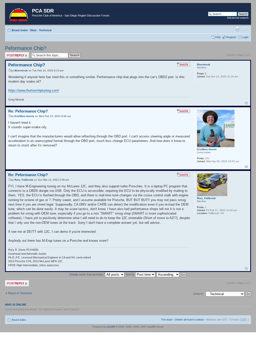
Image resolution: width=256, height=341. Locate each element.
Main (33, 30)
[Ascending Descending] (171, 274)
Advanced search (237, 17)
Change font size (244, 29)
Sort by (130, 274)
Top (246, 103)
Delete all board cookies (189, 319)
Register (231, 37)
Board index (20, 30)
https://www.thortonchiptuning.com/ (33, 90)
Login (245, 37)
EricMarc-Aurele (24, 116)
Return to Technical (20, 293)
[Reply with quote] (183, 64)
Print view (237, 29)
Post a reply (12, 53)
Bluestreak (21, 70)
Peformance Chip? (25, 48)
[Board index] (19, 13)
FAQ (218, 37)
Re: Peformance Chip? (28, 111)
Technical (45, 30)
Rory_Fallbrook (23, 179)
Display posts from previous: (87, 274)
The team (166, 319)
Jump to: (198, 293)
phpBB (111, 326)
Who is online (15, 304)
